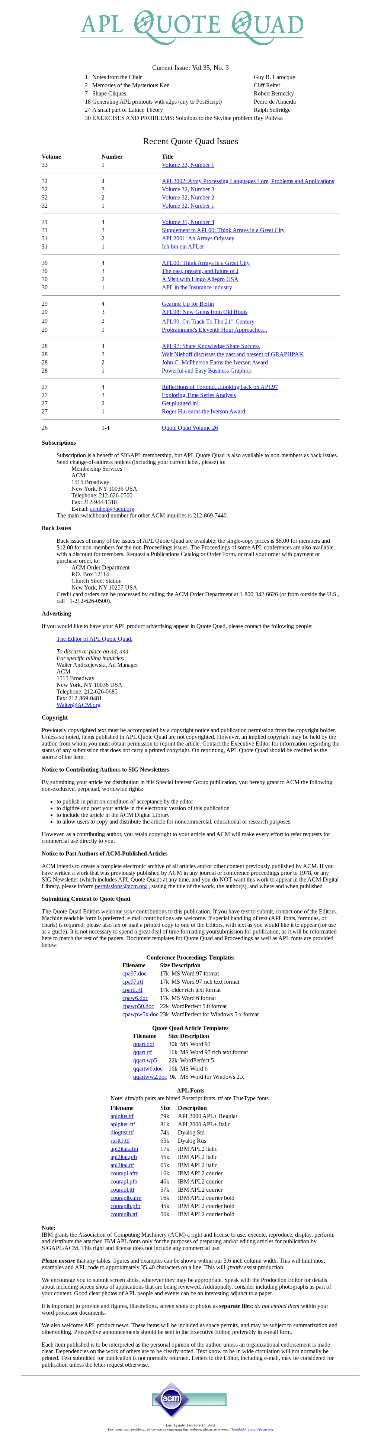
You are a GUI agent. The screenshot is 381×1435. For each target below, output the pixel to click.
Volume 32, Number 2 (188, 197)
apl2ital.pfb (124, 1157)
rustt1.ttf (120, 1140)
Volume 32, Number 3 (188, 189)
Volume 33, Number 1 (188, 165)
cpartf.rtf (132, 990)
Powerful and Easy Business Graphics (207, 370)
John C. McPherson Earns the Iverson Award (215, 362)
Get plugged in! (180, 403)
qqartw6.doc (148, 1068)
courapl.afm (124, 1173)
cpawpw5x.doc (140, 1014)
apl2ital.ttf (122, 1165)
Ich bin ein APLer (183, 246)
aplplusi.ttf (123, 1124)
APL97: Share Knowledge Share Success (211, 346)
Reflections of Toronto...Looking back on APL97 (220, 387)
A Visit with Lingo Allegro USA (200, 279)
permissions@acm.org (121, 886)
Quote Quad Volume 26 (190, 428)
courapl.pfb (124, 1181)
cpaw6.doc (135, 998)
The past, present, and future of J (200, 271)
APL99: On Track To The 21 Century (208, 321)
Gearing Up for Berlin (188, 304)
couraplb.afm (126, 1198)
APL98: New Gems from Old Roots (204, 312)
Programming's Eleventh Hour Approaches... (214, 330)
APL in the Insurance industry (197, 287)
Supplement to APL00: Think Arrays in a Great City (223, 230)
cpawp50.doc (138, 1006)
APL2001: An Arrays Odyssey (198, 238)
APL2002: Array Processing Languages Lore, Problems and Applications (248, 181)
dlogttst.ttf (122, 1132)
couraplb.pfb (125, 1206)
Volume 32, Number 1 (188, 205)
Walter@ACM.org (78, 705)
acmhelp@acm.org (112, 509)
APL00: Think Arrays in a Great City (206, 263)
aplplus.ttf (122, 1116)
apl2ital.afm (124, 1149)
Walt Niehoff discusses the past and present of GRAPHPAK (233, 354)
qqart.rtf (142, 1052)
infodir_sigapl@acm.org (254, 1429)
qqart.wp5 (145, 1060)
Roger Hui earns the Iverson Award (203, 411)
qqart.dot (143, 1044)
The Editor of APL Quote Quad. (94, 639)
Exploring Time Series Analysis (199, 395)
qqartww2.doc (150, 1077)
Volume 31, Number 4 (188, 222)
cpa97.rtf (132, 981)
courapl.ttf (122, 1189)
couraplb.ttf (124, 1214)
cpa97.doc (134, 973)
